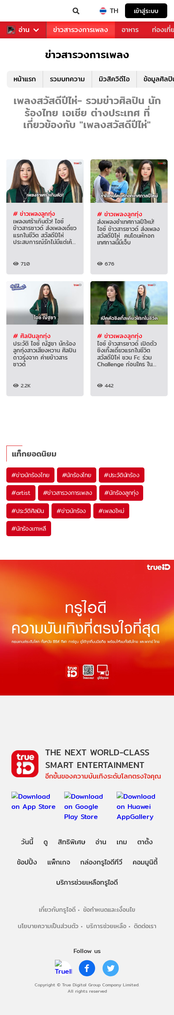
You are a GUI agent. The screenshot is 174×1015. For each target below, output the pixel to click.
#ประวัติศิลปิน (27, 511)
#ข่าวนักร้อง (71, 511)
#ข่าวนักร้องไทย (30, 475)
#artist (20, 492)
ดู (46, 842)
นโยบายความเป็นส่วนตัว (48, 926)
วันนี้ (27, 842)
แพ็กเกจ (58, 862)
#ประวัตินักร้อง (121, 475)
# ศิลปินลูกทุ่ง (32, 336)
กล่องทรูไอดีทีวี (101, 862)
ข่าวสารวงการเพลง (80, 29)
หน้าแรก (25, 79)
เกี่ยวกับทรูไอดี (57, 909)
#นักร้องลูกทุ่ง (121, 492)
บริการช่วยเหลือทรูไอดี (87, 882)
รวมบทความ (67, 79)
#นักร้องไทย (76, 475)
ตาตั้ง (145, 842)
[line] (63, 968)
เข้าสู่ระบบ (146, 11)
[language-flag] (103, 11)
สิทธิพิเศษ (71, 842)
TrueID (24, 11)
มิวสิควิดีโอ (114, 79)
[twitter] (110, 968)
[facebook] (87, 968)
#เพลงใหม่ (111, 511)
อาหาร (130, 29)
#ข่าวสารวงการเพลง (67, 492)
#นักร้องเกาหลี (28, 528)
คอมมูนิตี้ (145, 862)
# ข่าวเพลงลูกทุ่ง (34, 213)
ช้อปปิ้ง (27, 862)
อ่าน (24, 30)
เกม (122, 842)
